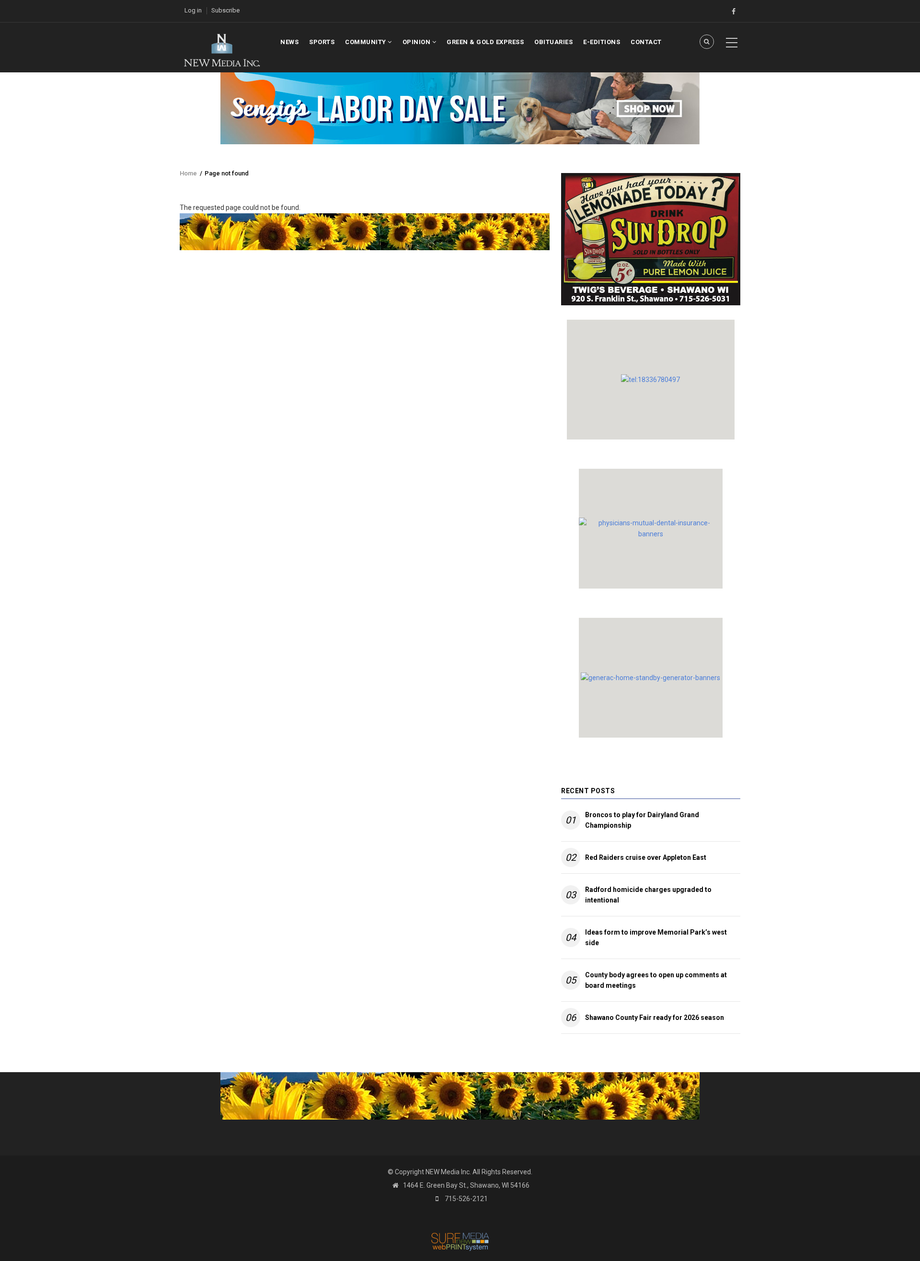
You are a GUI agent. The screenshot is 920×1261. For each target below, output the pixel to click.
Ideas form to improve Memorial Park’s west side (656, 937)
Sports (321, 42)
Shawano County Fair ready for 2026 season (654, 1017)
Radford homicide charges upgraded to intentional (648, 895)
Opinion (417, 42)
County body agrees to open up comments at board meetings (656, 980)
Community (366, 42)
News (289, 42)
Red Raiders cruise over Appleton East (645, 857)
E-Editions (601, 42)
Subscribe (225, 10)
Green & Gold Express (485, 42)
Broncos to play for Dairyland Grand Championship (642, 820)
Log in (193, 10)
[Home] (222, 49)
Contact (646, 42)
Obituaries (553, 42)
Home (188, 173)
